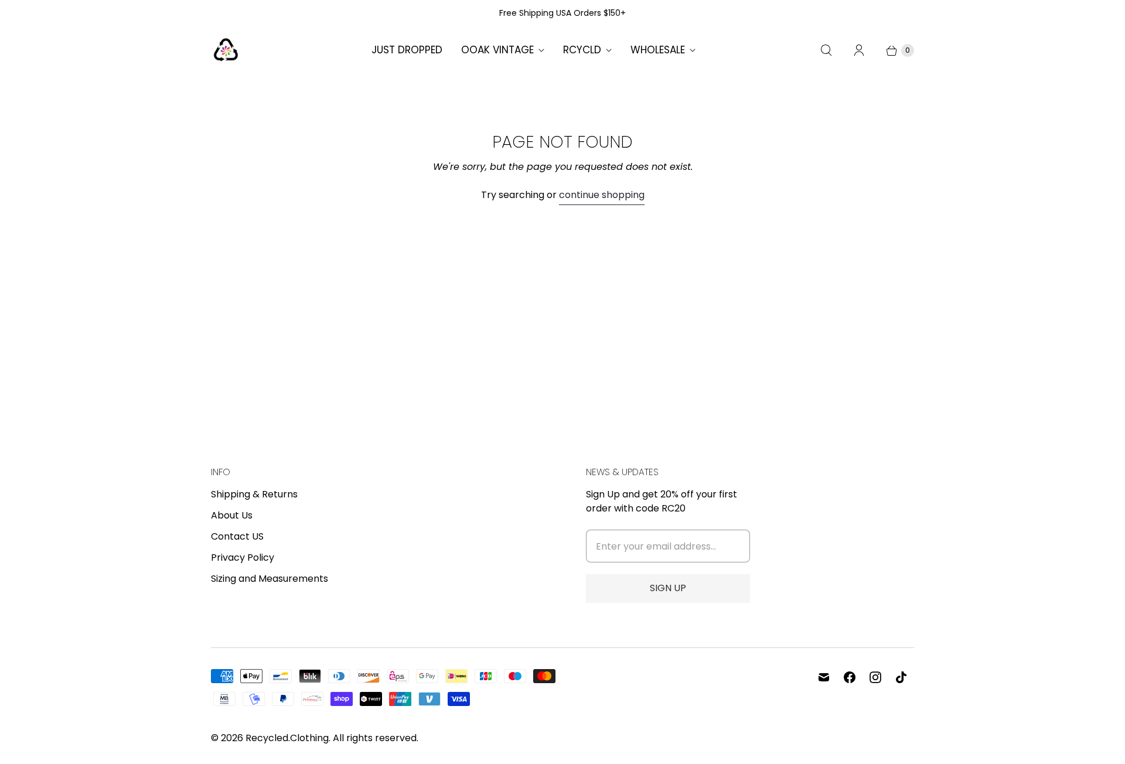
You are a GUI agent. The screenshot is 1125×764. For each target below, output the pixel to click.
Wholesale (657, 50)
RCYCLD (582, 50)
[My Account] (859, 50)
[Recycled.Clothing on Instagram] (875, 677)
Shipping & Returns (254, 494)
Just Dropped (406, 50)
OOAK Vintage (497, 50)
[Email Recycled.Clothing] (824, 677)
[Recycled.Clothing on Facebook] (849, 677)
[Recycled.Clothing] (225, 50)
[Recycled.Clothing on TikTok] (901, 677)
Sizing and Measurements (269, 578)
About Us (232, 515)
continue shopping (602, 195)
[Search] (826, 50)
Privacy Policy (242, 557)
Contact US (237, 536)
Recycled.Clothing (287, 738)
